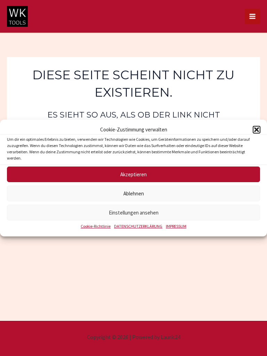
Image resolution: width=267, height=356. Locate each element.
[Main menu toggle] (252, 16)
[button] (256, 129)
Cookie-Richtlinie (96, 226)
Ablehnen (133, 193)
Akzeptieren (133, 174)
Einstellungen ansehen (134, 212)
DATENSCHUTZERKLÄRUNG (138, 226)
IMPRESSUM (176, 226)
